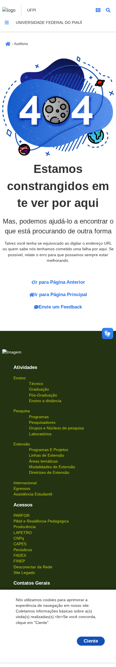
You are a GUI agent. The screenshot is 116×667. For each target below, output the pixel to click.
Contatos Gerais (32, 583)
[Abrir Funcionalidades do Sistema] (97, 10)
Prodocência (25, 526)
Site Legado (24, 572)
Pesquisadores (42, 422)
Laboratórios (40, 434)
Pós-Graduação (43, 395)
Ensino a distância (45, 400)
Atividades (25, 367)
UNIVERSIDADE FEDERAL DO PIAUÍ (49, 22)
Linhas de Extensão (46, 455)
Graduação (39, 389)
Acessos (23, 505)
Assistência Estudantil (33, 494)
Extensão (22, 444)
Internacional (25, 483)
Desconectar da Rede (33, 567)
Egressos (22, 488)
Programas (39, 416)
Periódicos (23, 549)
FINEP (19, 561)
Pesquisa (22, 411)
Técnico (36, 383)
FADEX (20, 555)
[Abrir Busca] (108, 10)
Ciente (91, 641)
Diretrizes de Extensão (49, 472)
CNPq (19, 538)
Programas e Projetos (48, 449)
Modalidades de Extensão (52, 467)
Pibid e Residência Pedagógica (41, 521)
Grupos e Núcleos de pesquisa (56, 428)
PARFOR (22, 515)
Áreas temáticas (43, 461)
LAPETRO (23, 532)
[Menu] (6, 22)
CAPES (20, 544)
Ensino (20, 378)
